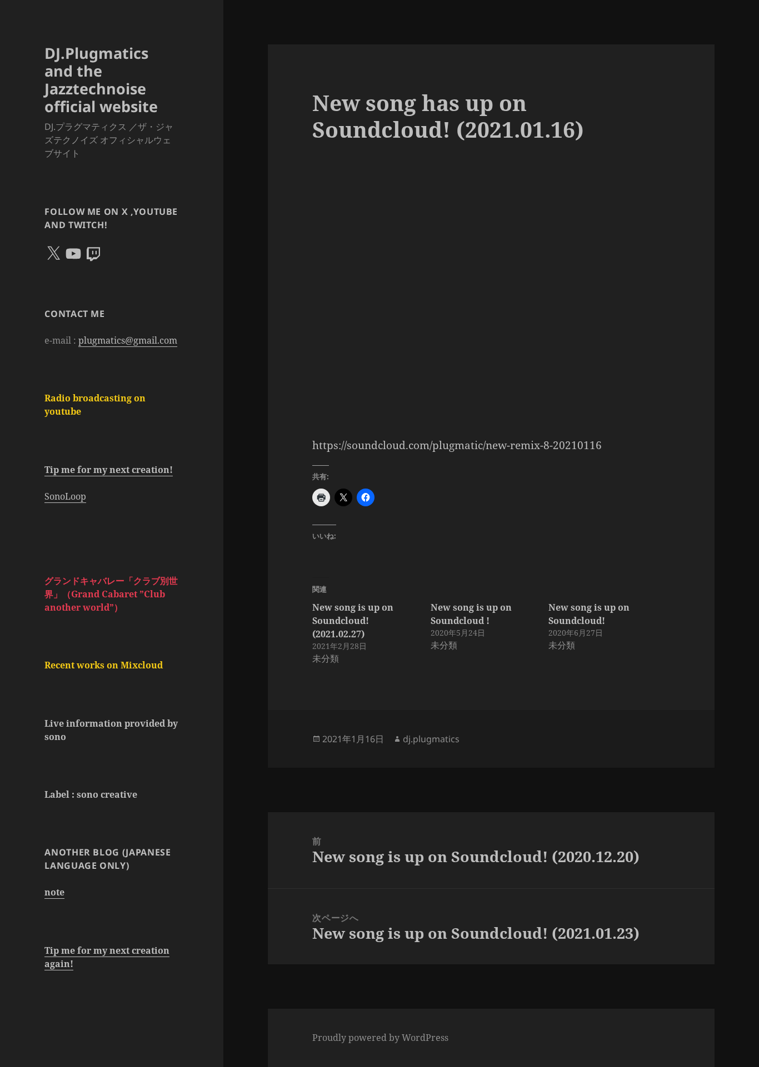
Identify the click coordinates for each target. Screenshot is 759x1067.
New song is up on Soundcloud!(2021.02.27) (352, 620)
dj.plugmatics (431, 739)
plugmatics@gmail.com (127, 340)
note (54, 892)
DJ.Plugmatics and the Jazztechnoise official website (101, 80)
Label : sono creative (90, 794)
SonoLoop (65, 496)
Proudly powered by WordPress (380, 1037)
